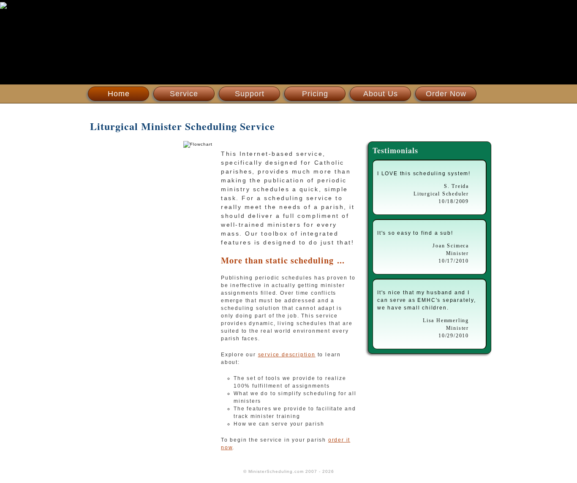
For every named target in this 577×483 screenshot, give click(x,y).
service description (287, 355)
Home (119, 94)
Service (184, 94)
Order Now (446, 94)
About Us (380, 94)
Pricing (315, 94)
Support (249, 94)
